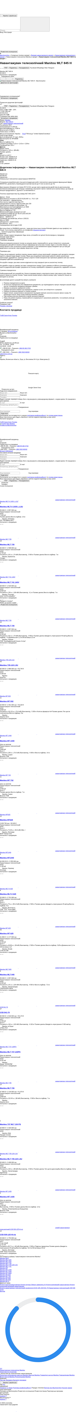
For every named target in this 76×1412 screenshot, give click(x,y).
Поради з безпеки (6, 306)
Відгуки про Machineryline (53, 1388)
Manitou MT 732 (6, 780)
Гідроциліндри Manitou (67, 1375)
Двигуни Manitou (34, 1375)
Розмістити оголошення (9, 604)
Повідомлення (24, 407)
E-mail (22, 403)
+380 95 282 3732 (25, 348)
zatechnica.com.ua (6, 354)
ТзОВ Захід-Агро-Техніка (8, 315)
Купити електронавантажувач (10, 1284)
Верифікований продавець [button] (9, 329)
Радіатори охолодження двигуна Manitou (14, 1375)
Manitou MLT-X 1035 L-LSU (11, 507)
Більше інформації (6, 451)
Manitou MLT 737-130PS (10, 1052)
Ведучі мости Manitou (7, 1377)
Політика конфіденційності (22, 1388)
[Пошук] (35, 24)
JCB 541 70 (45, 1288)
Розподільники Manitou (23, 1377)
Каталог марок (67, 1388)
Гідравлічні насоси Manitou (49, 1375)
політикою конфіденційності (36, 415)
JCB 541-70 (5, 1012)
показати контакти (39, 230)
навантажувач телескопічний (13, 123)
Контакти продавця (19, 1380)
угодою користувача (55, 415)
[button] (38, 42)
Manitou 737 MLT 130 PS (10, 1124)
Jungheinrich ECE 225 (33, 1288)
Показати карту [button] (33, 373)
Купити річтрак (26, 1284)
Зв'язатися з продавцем (9, 98)
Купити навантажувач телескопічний (12, 1288)
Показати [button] (15, 348)
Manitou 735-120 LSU (9, 665)
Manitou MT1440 (7, 858)
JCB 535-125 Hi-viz (8, 1235)
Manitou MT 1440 (7, 741)
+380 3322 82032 (23, 352)
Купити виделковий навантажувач (58, 1284)
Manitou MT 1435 (7, 1197)
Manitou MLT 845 (7, 975)
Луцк (23, 134)
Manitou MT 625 (6, 933)
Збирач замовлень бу (38, 1284)
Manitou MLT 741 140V (9, 582)
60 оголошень (13, 331)
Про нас (3, 1380)
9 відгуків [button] (3, 336)
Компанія (23, 395)
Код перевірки (33, 411)
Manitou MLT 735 (7, 544)
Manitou (7, 120)
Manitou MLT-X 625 (8, 894)
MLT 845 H (9, 122)
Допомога (9, 1380)
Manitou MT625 (6, 820)
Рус (4, 1384)
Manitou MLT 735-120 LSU (11, 1159)
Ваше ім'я (23, 393)
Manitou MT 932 (6, 701)
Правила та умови (6, 1388)
